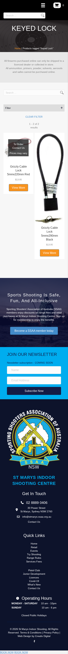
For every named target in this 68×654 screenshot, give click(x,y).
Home (18, 48)
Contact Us (34, 521)
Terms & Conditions (30, 632)
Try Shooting (34, 554)
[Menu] (43, 5)
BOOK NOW (7, 652)
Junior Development (34, 573)
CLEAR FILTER (34, 116)
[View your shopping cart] (57, 5)
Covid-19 (34, 581)
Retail (34, 547)
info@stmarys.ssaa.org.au (36, 516)
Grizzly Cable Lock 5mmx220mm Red (18, 170)
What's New (34, 584)
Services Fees (34, 561)
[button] (34, 107)
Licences (34, 577)
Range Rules (34, 557)
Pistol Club (34, 570)
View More (18, 187)
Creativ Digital (42, 636)
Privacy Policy (51, 632)
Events (34, 550)
